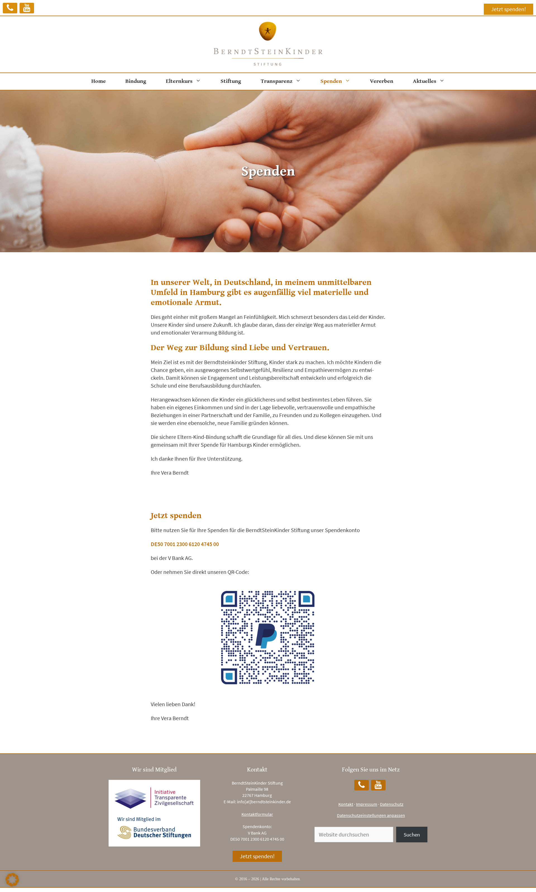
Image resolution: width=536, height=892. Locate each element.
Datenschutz (391, 804)
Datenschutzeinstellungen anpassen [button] (371, 815)
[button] (12, 879)
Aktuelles (424, 81)
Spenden (331, 81)
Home (98, 81)
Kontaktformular (257, 814)
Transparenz (277, 81)
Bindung (135, 81)
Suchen (412, 834)
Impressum (366, 804)
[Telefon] (10, 8)
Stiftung (231, 81)
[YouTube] (27, 8)
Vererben (381, 81)
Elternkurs (179, 81)
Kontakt (345, 804)
